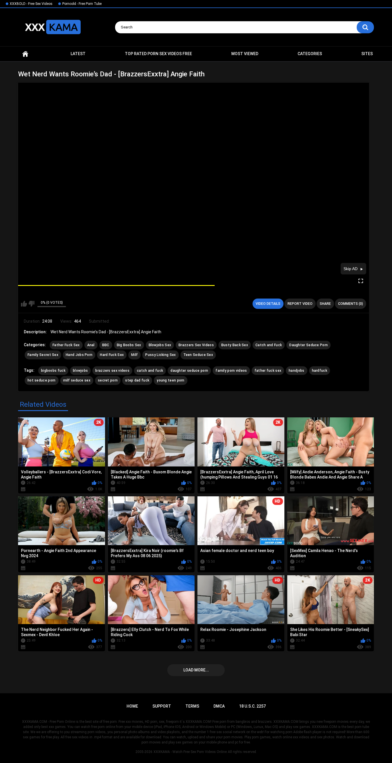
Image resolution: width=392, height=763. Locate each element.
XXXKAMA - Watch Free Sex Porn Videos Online (190, 752)
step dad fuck (137, 380)
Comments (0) (350, 304)
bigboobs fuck (53, 371)
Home (25, 54)
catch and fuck (150, 371)
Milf (134, 355)
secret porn (108, 380)
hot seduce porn (42, 380)
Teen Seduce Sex (198, 355)
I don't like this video (31, 304)
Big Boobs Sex (129, 345)
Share (325, 304)
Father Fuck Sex (66, 345)
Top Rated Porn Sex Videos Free (158, 53)
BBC (105, 345)
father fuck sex (268, 371)
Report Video (300, 304)
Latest (78, 53)
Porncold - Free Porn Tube (82, 4)
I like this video (24, 304)
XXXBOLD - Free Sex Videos (31, 4)
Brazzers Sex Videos (196, 345)
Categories (310, 53)
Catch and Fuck (268, 345)
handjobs (296, 371)
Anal (91, 345)
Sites (367, 53)
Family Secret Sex (43, 355)
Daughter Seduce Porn (308, 345)
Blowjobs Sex (160, 345)
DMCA (219, 706)
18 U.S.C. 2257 (252, 706)
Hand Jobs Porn (79, 355)
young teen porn (171, 380)
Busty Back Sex (234, 345)
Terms (192, 706)
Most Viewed (244, 53)
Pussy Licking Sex (160, 355)
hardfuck (319, 371)
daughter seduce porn (189, 371)
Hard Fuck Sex (112, 355)
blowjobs (80, 371)
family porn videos (231, 371)
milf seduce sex (77, 380)
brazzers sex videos (112, 371)
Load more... (196, 670)
